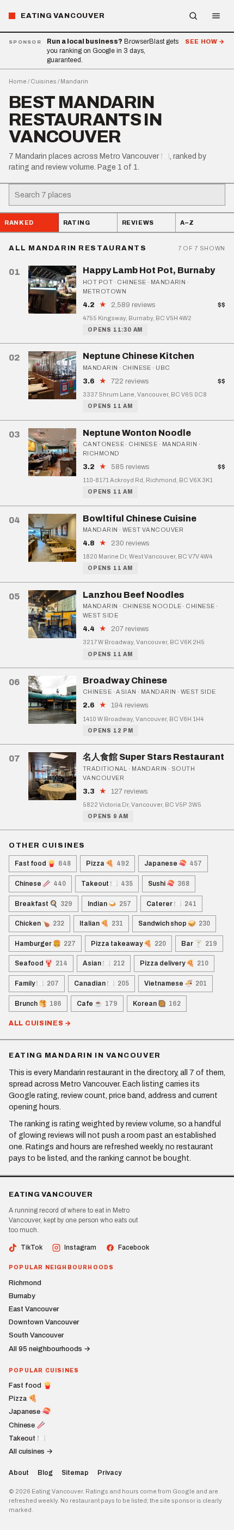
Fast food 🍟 (43, 863)
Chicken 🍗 (39, 923)
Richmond (25, 1283)
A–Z (187, 222)
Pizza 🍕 (107, 863)
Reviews (138, 222)
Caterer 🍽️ (171, 904)
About (19, 1473)
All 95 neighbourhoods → (49, 1349)
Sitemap (75, 1473)
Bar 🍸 (199, 943)
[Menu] (216, 16)
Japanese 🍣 (173, 863)
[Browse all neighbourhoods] (193, 16)
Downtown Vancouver (44, 1322)
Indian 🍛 (109, 904)
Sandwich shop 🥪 (174, 923)
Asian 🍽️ (104, 963)
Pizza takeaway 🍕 (128, 943)
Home (18, 81)
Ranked (19, 222)
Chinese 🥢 (40, 883)
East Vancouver (34, 1309)
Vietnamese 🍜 (175, 983)
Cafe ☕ (97, 1003)
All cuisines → (40, 1023)
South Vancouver (36, 1335)
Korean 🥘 (157, 1003)
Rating (76, 222)
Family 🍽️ (37, 983)
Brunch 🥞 (38, 1003)
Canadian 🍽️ (101, 983)
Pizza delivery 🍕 (174, 963)
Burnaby (22, 1296)
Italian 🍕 (101, 923)
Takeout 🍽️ (107, 883)
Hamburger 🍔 (45, 943)
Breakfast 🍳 (43, 904)
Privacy (109, 1473)
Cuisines (43, 81)
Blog (45, 1473)
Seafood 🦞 (41, 963)
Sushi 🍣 (168, 883)
